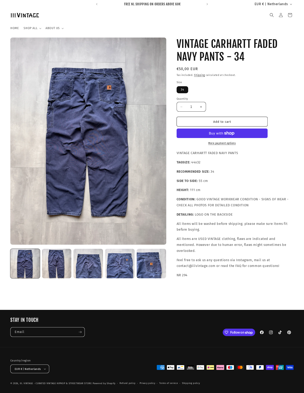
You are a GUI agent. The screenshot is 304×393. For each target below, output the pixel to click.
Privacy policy (147, 383)
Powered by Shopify (104, 383)
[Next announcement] (207, 4)
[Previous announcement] (96, 4)
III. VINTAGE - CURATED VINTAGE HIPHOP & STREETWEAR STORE (56, 383)
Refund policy (127, 383)
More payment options (222, 143)
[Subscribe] (80, 332)
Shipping (199, 75)
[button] (32, 28)
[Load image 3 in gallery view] (88, 263)
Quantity (182, 98)
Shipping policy (191, 383)
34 (182, 89)
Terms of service (168, 383)
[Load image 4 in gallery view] (120, 263)
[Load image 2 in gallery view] (57, 263)
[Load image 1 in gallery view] (25, 263)
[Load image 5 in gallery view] (151, 263)
